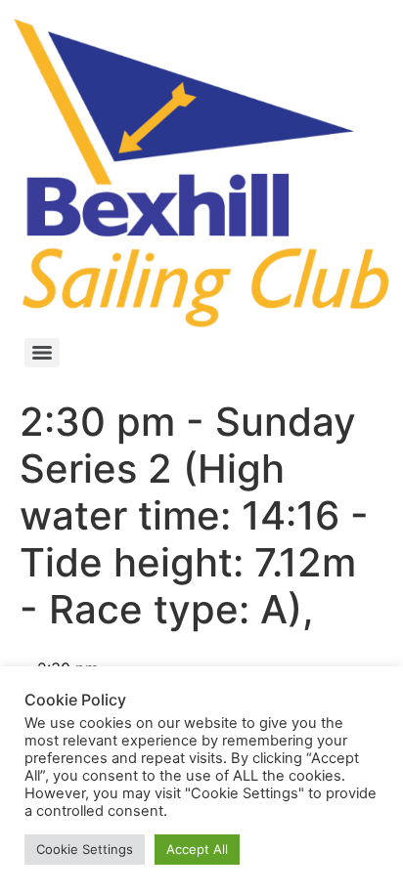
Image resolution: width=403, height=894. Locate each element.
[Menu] (42, 352)
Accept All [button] (197, 849)
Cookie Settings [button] (84, 849)
